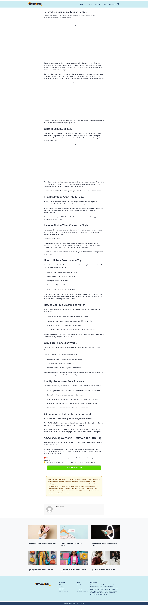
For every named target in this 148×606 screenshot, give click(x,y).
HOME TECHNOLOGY (64, 591)
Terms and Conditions (82, 591)
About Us (79, 585)
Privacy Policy (80, 589)
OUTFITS (61, 587)
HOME (61, 585)
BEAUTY (61, 589)
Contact (78, 587)
